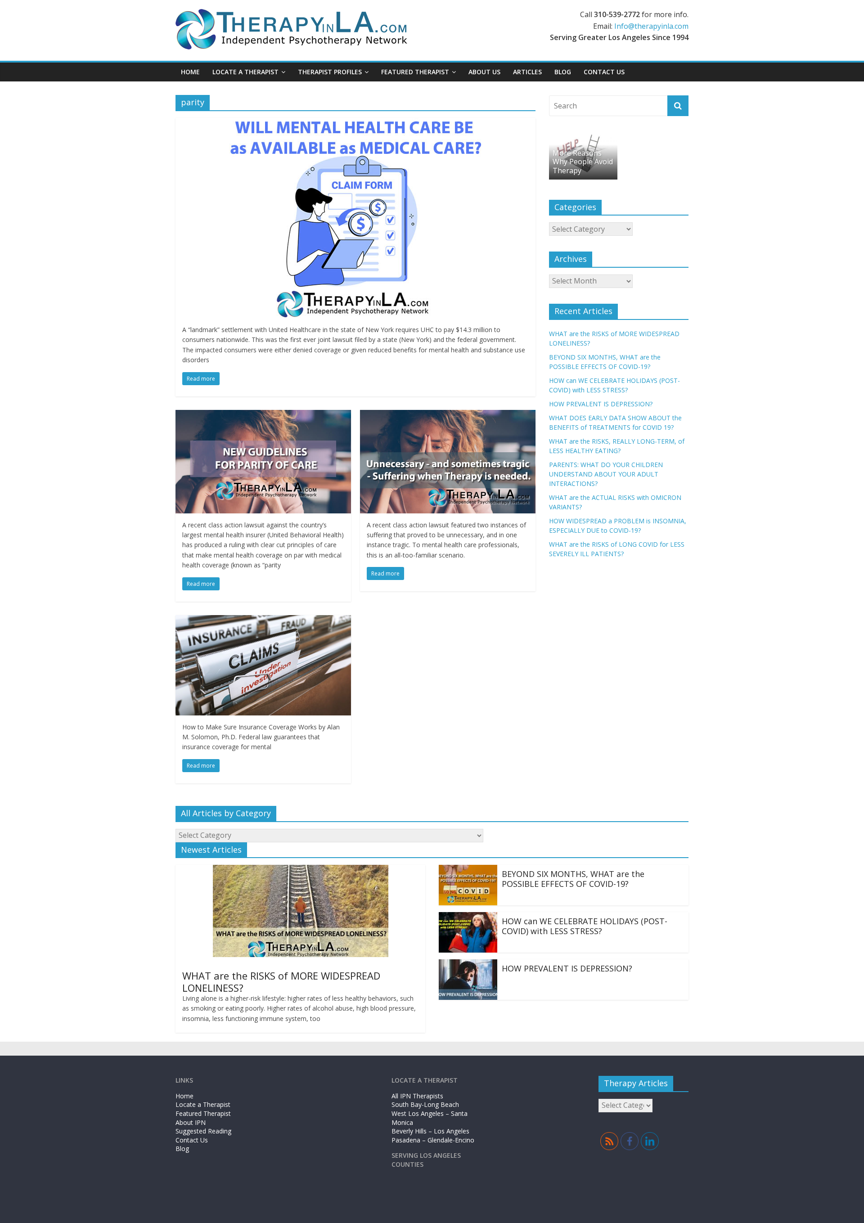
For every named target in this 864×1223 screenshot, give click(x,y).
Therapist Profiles (330, 71)
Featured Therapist (203, 1113)
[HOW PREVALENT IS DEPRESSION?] (468, 965)
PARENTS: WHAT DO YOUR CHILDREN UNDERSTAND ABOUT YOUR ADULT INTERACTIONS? (606, 474)
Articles (527, 71)
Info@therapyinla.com (651, 26)
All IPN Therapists (417, 1096)
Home (190, 71)
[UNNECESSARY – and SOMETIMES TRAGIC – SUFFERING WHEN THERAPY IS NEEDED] (448, 415)
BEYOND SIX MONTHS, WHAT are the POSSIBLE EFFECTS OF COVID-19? (573, 878)
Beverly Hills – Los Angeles (430, 1131)
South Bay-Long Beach (425, 1104)
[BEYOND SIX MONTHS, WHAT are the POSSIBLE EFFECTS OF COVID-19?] (468, 870)
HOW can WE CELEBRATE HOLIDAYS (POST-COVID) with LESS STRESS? (584, 926)
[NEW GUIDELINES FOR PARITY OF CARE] (263, 415)
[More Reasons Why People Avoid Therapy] (583, 136)
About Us (484, 71)
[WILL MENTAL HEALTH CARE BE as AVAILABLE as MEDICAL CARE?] (355, 123)
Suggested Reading (203, 1131)
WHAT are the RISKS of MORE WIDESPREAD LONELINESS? (281, 981)
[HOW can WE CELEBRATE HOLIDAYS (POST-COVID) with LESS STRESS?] (468, 917)
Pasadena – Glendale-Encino (433, 1140)
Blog (562, 71)
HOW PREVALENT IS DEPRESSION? (600, 404)
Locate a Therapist (245, 71)
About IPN (191, 1122)
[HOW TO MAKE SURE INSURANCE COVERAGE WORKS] (263, 620)
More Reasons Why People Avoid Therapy (583, 161)
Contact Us (604, 71)
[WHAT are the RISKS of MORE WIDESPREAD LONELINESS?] (300, 870)
